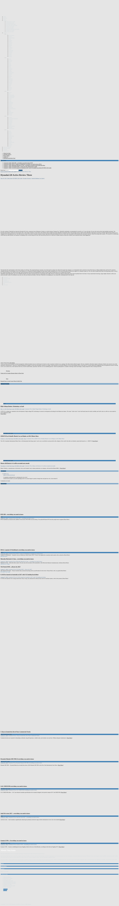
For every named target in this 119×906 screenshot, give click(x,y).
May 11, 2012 (4, 409)
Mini (10, 111)
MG (10, 109)
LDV (10, 100)
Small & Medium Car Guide (38, 178)
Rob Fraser (9, 409)
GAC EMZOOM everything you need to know (14, 786)
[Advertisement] (26, 11)
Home (4, 16)
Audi (10, 39)
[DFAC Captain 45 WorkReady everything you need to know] (26, 547)
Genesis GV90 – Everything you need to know (14, 840)
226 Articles (12, 362)
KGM (10, 92)
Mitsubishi (11, 112)
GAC (10, 67)
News (4, 19)
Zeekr (10, 145)
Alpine (10, 36)
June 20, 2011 (4, 178)
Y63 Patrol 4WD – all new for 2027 (11, 566)
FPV (10, 66)
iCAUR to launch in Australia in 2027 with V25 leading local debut (19, 574)
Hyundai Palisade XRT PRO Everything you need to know (17, 759)
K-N (7, 91)
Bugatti (10, 45)
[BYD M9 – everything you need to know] (26, 511)
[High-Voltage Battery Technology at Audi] (14, 402)
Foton (10, 65)
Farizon (10, 60)
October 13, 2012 (4, 438)
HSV (10, 77)
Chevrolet (11, 50)
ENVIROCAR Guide (11, 24)
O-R (7, 116)
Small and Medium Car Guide (12, 29)
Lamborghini (11, 96)
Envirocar (5, 277)
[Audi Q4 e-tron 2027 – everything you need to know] (14, 810)
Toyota (10, 141)
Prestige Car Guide (10, 30)
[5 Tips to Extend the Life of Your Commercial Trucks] (26, 729)
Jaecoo (10, 87)
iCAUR (10, 81)
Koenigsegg (11, 95)
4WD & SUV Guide (10, 21)
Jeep (10, 90)
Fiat (9, 62)
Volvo (10, 143)
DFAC (10, 55)
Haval (10, 75)
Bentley (10, 40)
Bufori (10, 44)
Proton (10, 123)
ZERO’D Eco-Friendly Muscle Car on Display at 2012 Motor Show (20, 436)
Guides (4, 20)
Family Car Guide (10, 26)
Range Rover (12, 126)
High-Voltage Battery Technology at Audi (12, 406)
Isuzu (10, 85)
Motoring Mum (6, 148)
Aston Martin (12, 37)
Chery (10, 49)
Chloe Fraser (9, 178)
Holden (10, 73)
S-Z (7, 129)
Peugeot (10, 119)
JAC (10, 86)
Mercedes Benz (12, 108)
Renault (10, 127)
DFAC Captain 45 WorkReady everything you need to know (18, 550)
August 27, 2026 (4, 561)
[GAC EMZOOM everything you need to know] (14, 783)
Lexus (10, 98)
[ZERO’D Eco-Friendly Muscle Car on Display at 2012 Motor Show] (14, 432)
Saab (10, 131)
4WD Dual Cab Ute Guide (9, 885)
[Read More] (3, 413)
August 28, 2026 (4, 518)
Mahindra (11, 102)
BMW (10, 41)
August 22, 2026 (4, 817)
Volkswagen (11, 142)
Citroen (10, 52)
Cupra (10, 54)
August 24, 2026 (4, 790)
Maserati (11, 103)
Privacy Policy (6, 155)
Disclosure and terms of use (9, 158)
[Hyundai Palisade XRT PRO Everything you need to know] (14, 756)
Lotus (10, 101)
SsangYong (11, 136)
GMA (10, 70)
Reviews (5, 17)
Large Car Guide (9, 27)
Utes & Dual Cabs (10, 22)
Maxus (10, 104)
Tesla (10, 139)
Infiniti (10, 83)
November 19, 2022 (5, 466)
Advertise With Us (4, 866)
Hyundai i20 (6, 281)
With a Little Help (4, 871)
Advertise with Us (7, 154)
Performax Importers (13, 118)
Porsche (10, 122)
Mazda (10, 106)
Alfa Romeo (11, 35)
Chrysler (11, 51)
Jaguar (10, 88)
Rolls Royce (11, 128)
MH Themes (28, 904)
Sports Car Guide (10, 31)
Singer (10, 132)
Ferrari (10, 61)
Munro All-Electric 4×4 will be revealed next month (15, 463)
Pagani (10, 117)
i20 (4, 283)
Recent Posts (3, 483)
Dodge (10, 56)
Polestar (10, 121)
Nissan (10, 114)
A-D (7, 34)
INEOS (10, 82)
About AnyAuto (6, 153)
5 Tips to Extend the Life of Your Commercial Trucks (16, 731)
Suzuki (10, 138)
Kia (9, 93)
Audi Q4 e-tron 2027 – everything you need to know (15, 813)
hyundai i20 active (7, 282)
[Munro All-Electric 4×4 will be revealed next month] (14, 459)
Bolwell (10, 42)
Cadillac (10, 47)
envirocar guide (6, 278)
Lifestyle (5, 149)
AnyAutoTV (6, 150)
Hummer (11, 78)
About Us (2, 863)
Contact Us (5, 157)
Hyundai (11, 80)
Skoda (10, 133)
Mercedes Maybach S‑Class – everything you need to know (17, 559)
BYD (10, 46)
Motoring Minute (7, 147)
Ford (10, 63)
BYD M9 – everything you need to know (12, 514)
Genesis (10, 68)
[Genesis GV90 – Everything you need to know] (14, 838)
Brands (4, 32)
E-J (7, 57)
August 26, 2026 (4, 762)
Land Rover (11, 97)
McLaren (11, 107)
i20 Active (5, 284)
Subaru (10, 137)
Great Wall (11, 72)
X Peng (10, 144)
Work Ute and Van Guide (11, 25)
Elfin (10, 59)
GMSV (10, 71)
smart (10, 134)
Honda (10, 76)
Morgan (10, 113)
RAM (10, 124)
